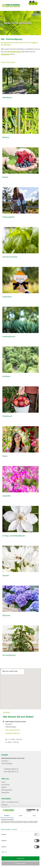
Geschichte (5, 785)
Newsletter (5, 792)
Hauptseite (5, 54)
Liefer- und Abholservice (10, 802)
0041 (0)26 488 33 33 (12, 730)
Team (3, 782)
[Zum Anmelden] (36, 3)
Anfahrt (4, 787)
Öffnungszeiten (6, 790)
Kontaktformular (14, 52)
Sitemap (4, 805)
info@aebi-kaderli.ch (12, 733)
